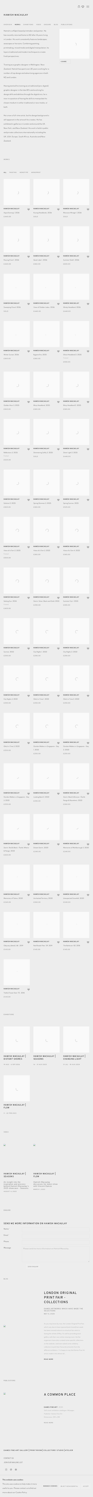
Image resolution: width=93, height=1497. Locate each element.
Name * (7, 1229)
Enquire (47, 25)
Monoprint (36, 172)
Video (38, 25)
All (5, 172)
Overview (8, 25)
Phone (6, 1241)
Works (17, 25)
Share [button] (64, 62)
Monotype (24, 172)
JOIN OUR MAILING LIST (13, 1462)
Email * (6, 1235)
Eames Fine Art (21, 6)
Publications (66, 25)
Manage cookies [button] (50, 1486)
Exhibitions (28, 25)
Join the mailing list (15, 1469)
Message (7, 1248)
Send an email (11, 1469)
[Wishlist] (83, 6)
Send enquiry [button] (33, 1266)
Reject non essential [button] (69, 1486)
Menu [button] (87, 7)
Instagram (6, 1469)
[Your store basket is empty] (79, 7)
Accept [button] (86, 1486)
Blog (56, 25)
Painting (13, 172)
